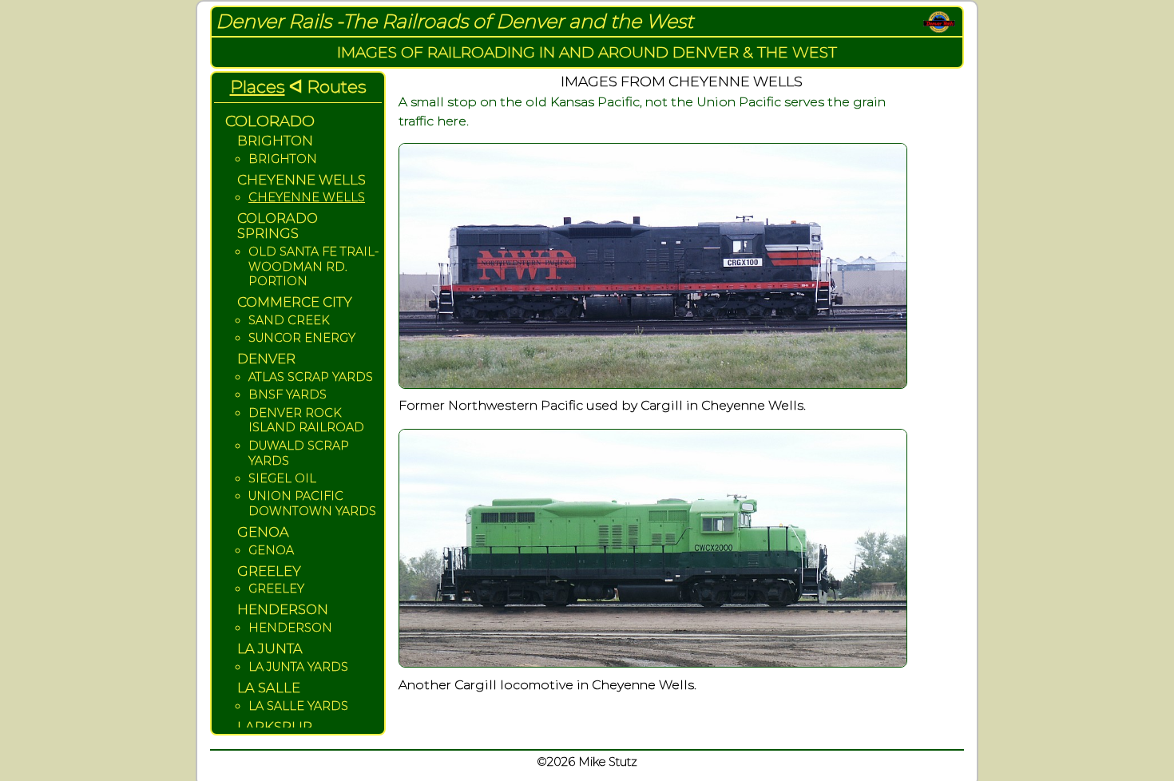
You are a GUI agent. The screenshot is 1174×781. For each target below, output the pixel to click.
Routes (337, 86)
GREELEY (276, 588)
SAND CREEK (288, 320)
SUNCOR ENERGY (301, 338)
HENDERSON (290, 627)
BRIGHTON (282, 159)
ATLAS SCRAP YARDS (310, 377)
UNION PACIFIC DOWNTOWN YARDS (312, 503)
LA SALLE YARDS (298, 706)
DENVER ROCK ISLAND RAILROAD (306, 420)
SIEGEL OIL (282, 478)
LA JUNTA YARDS (298, 667)
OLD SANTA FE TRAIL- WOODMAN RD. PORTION (313, 266)
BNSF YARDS (287, 394)
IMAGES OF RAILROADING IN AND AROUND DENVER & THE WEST (587, 51)
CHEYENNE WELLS (306, 197)
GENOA (271, 550)
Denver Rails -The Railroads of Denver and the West (454, 21)
